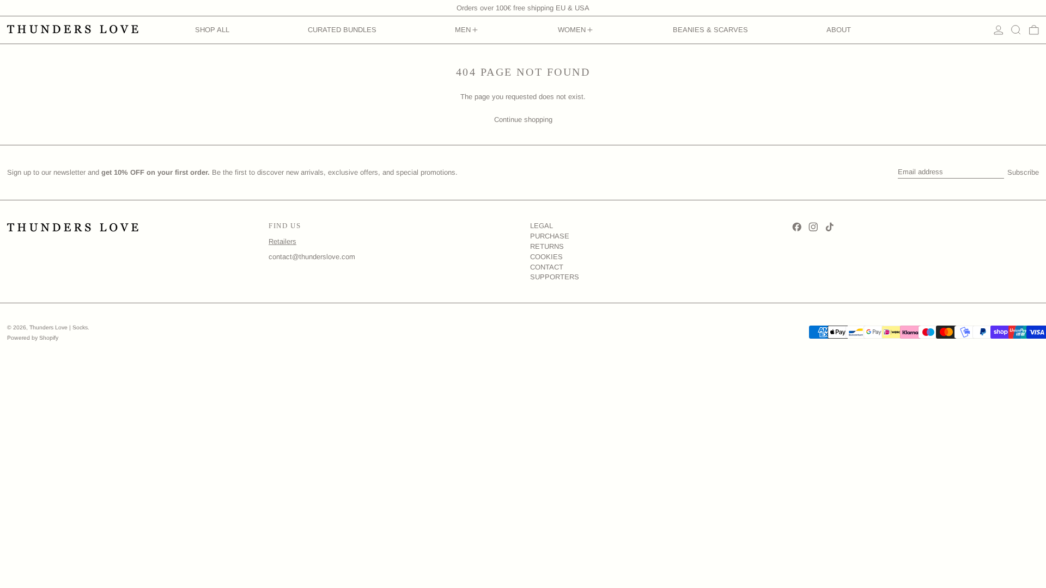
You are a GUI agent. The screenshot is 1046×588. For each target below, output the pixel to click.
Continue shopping (523, 119)
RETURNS (547, 246)
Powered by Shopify (32, 338)
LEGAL (541, 226)
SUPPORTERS (554, 277)
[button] (1016, 30)
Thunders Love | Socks (58, 327)
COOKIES (546, 257)
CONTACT (546, 267)
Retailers (282, 241)
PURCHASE (549, 236)
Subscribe (1023, 172)
